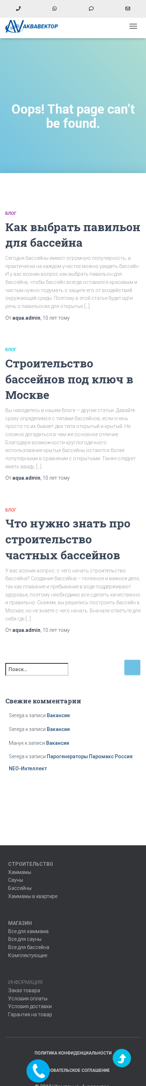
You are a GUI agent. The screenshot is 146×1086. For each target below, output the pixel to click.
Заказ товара (24, 990)
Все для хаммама (28, 931)
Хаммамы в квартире (32, 896)
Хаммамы (19, 872)
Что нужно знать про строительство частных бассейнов (67, 538)
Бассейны (20, 888)
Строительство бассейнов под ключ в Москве (69, 378)
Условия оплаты (27, 998)
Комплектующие (27, 955)
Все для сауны (24, 939)
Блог (10, 213)
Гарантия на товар (30, 1014)
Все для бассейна (28, 947)
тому (56, 318)
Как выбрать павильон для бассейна (72, 234)
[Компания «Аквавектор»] (34, 26)
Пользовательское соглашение (73, 1070)
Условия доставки (30, 1006)
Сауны (15, 880)
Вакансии (58, 715)
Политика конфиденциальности (73, 1053)
